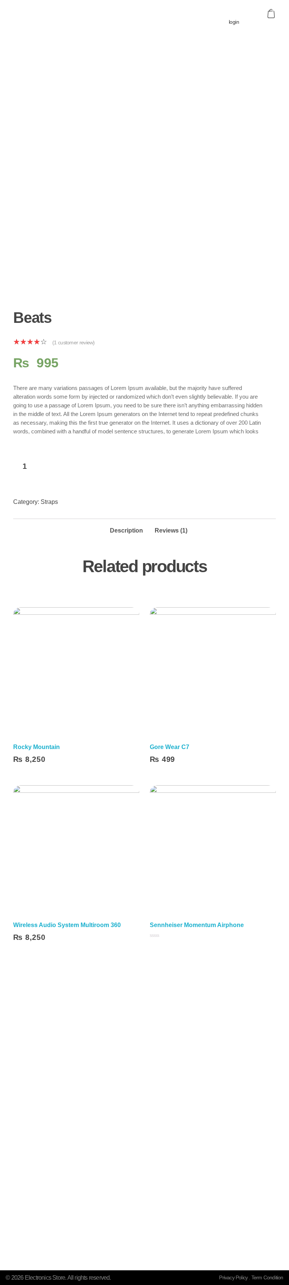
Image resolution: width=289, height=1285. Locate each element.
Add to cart (85, 467)
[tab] (126, 528)
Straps (49, 502)
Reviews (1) (171, 530)
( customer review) (73, 342)
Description (126, 530)
